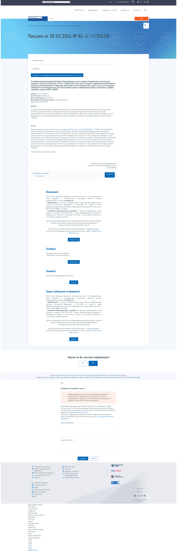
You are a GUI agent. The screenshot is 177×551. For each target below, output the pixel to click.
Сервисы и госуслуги (109, 10)
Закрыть (74, 282)
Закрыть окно (33, 550)
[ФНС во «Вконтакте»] (138, 2)
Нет (83, 363)
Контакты (136, 10)
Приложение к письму (41, 173)
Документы (125, 10)
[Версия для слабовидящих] (111, 2)
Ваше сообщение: (67, 423)
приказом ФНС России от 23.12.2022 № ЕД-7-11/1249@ (80, 129)
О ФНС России (79, 10)
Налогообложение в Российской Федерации (56, 26)
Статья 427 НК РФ (41, 102)
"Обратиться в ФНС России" (78, 412)
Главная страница (34, 26)
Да (93, 363)
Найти (141, 18)
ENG (145, 10)
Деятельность (93, 10)
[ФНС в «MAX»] (147, 2)
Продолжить (73, 240)
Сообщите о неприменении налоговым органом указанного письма (57, 75)
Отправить (83, 458)
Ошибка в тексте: (67, 440)
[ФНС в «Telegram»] (144, 2)
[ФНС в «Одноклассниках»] (141, 2)
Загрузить (109, 174)
